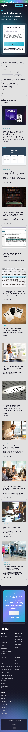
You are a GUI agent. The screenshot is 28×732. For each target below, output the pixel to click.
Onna (2, 645)
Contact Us (4, 713)
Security (3, 710)
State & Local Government (18, 640)
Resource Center (19, 660)
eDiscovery (4, 636)
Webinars (17, 666)
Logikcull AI (4, 642)
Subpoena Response (6, 675)
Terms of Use (14, 724)
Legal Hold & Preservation (4, 687)
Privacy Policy (7, 40)
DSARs (3, 683)
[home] (5, 5)
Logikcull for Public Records (6, 652)
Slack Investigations (6, 669)
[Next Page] (25, 100)
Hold (2, 639)
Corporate (18, 636)
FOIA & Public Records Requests (7, 679)
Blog (16, 663)
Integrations (4, 648)
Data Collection (5, 672)
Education (17, 647)
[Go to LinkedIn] (14, 728)
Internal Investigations (6, 666)
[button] (25, 5)
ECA (2, 663)
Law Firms (18, 644)
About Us (3, 695)
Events (17, 669)
